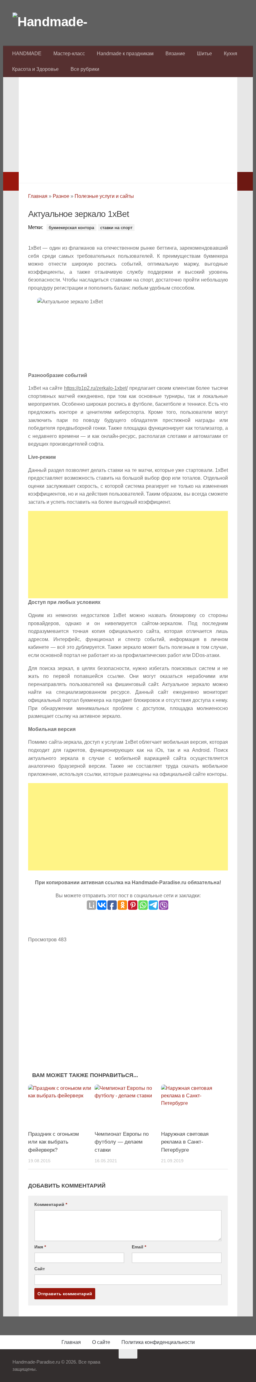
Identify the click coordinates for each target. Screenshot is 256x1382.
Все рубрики (85, 69)
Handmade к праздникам (125, 53)
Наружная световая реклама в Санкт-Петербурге (185, 1142)
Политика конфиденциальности (158, 1342)
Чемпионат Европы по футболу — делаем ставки (122, 1142)
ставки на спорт (116, 227)
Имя (40, 1246)
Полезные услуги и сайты (104, 196)
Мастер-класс (69, 53)
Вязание (175, 53)
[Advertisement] (128, 128)
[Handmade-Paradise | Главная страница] (59, 21)
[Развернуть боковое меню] (11, 181)
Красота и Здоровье (35, 69)
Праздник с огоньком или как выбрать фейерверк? (53, 1142)
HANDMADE (27, 53)
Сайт (39, 1268)
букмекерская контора (71, 227)
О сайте (101, 1342)
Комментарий (50, 1204)
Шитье (204, 53)
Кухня (230, 53)
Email (139, 1246)
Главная (37, 196)
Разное (61, 196)
